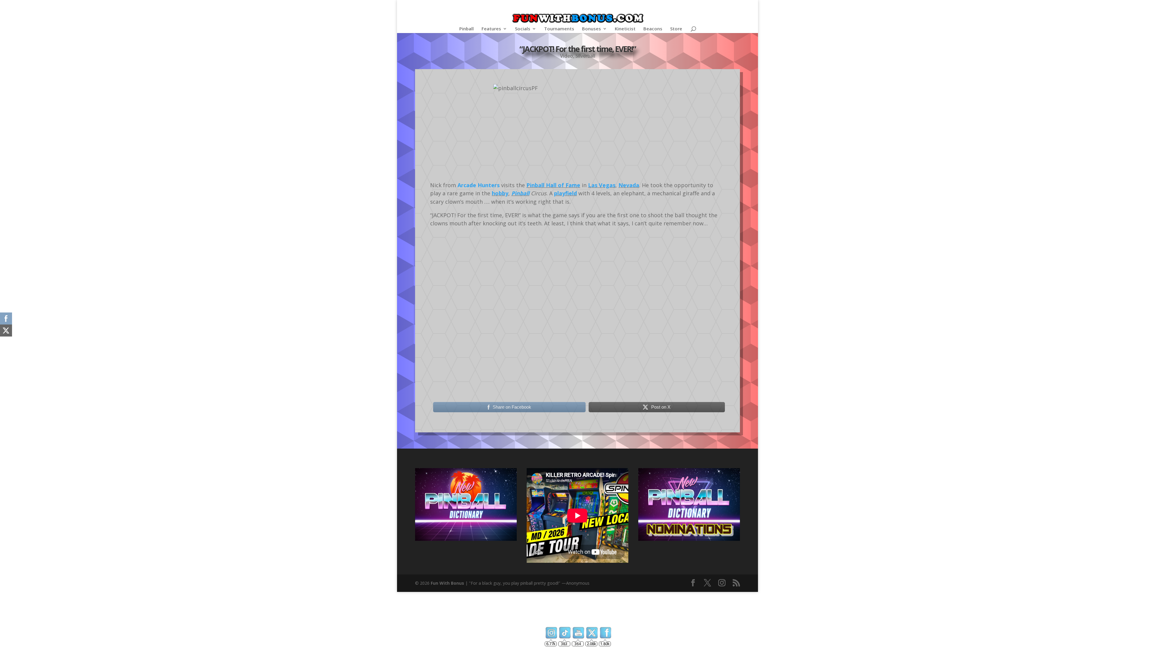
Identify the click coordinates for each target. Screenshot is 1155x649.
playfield (565, 193)
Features (491, 29)
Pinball (466, 29)
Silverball (585, 56)
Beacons (652, 29)
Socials (522, 29)
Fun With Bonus (447, 583)
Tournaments (559, 29)
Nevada (628, 185)
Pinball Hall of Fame (553, 185)
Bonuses (591, 29)
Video (566, 56)
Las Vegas (601, 185)
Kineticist (625, 29)
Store (676, 29)
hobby (500, 193)
